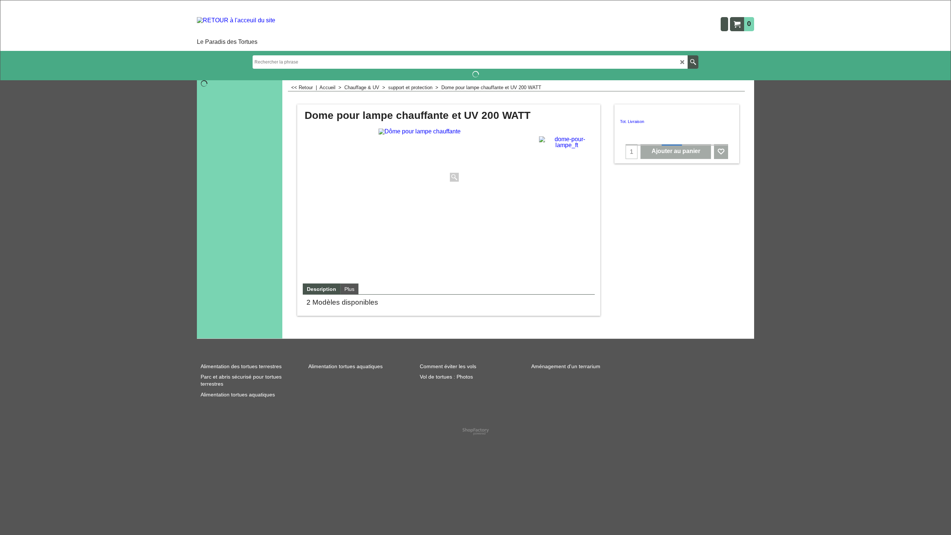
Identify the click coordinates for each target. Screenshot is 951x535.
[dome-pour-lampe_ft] (566, 142)
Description (321, 289)
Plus (349, 289)
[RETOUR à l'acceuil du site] (236, 27)
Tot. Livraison (632, 121)
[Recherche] (693, 62)
